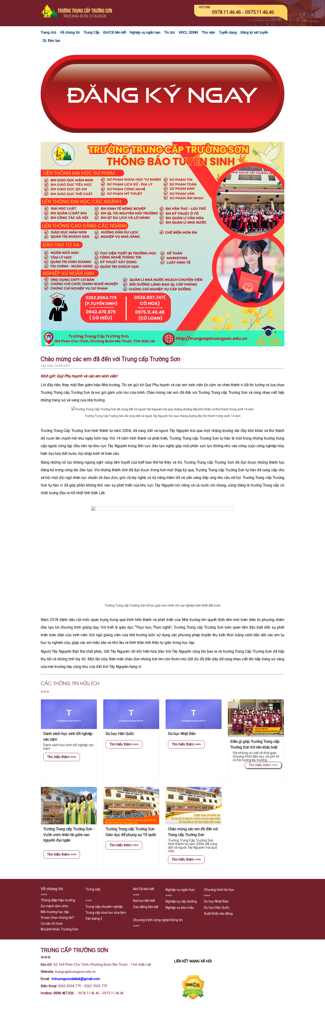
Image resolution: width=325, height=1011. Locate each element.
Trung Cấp (91, 32)
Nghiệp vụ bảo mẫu (180, 907)
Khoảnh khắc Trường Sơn (59, 929)
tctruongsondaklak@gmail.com (76, 979)
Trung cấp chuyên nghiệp (104, 906)
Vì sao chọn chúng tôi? (57, 917)
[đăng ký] (162, 139)
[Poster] (162, 345)
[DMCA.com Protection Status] (193, 998)
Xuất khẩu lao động (218, 913)
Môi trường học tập (55, 912)
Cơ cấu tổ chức (52, 923)
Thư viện (208, 32)
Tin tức (169, 32)
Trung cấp (92, 889)
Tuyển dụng (228, 32)
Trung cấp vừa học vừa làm (105, 912)
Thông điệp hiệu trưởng (58, 900)
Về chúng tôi (70, 32)
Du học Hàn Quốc (216, 907)
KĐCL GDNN (188, 32)
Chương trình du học (219, 890)
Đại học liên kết (144, 901)
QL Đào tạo (51, 40)
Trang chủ (48, 32)
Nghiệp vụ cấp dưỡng (181, 901)
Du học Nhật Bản (216, 901)
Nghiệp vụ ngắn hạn (145, 32)
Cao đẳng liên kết (145, 907)
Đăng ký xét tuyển (254, 32)
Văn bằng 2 (93, 918)
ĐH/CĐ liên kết (114, 32)
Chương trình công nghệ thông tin (158, 920)
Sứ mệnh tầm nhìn (54, 906)
